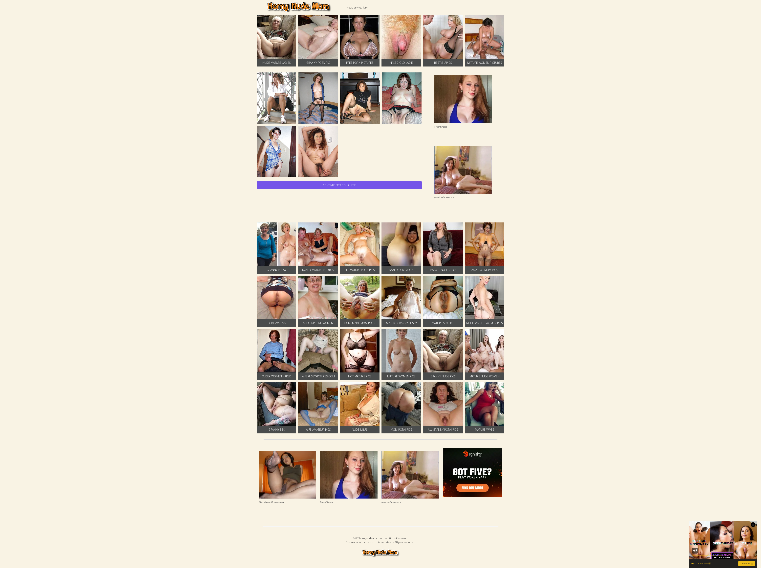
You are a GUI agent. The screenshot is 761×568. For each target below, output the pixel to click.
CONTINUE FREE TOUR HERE (339, 185)
